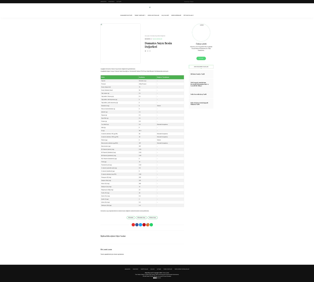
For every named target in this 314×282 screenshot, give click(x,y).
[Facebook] (137, 224)
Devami (201, 58)
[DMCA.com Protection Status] (157, 278)
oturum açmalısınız (118, 254)
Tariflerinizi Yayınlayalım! (181, 269)
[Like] (133, 224)
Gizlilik (152, 269)
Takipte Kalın (144, 269)
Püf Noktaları (188, 15)
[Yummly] (147, 224)
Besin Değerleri (176, 15)
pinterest (196, 1)
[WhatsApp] (151, 224)
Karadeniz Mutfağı (126, 15)
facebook (199, 1)
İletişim (119, 1)
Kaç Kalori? (165, 15)
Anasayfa (103, 1)
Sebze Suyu (153, 217)
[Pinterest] (144, 224)
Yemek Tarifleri (139, 15)
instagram (206, 1)
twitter (203, 1)
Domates (131, 217)
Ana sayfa (147, 36)
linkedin (212, 1)
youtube (209, 1)
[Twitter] (140, 224)
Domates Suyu (141, 217)
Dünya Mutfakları (153, 15)
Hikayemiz (111, 1)
